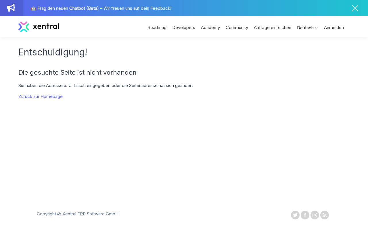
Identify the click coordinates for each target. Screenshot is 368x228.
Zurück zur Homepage (40, 96)
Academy (210, 27)
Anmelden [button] (334, 27)
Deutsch (306, 27)
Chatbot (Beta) (84, 8)
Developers (183, 27)
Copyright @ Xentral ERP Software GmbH (77, 214)
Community (237, 27)
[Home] (38, 30)
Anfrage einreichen (272, 27)
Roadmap (156, 27)
